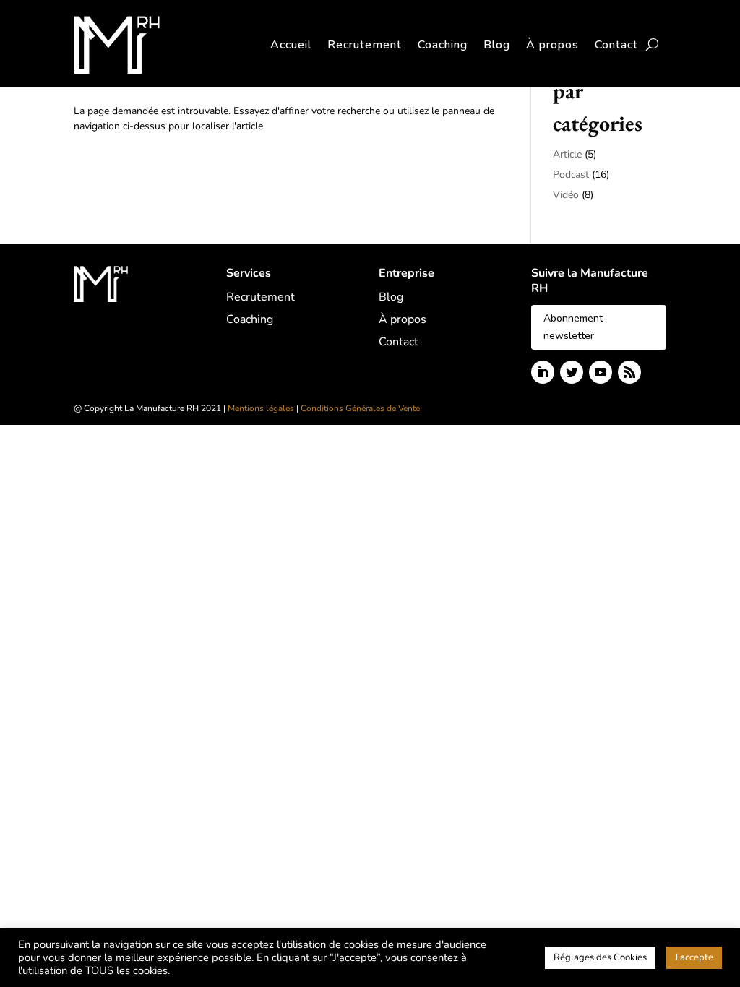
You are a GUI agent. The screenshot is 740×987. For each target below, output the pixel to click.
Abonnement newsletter (573, 326)
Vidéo (566, 195)
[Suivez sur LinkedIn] (542, 372)
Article (567, 154)
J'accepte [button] (694, 957)
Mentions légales (261, 408)
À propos (552, 45)
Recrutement (364, 45)
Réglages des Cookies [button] (600, 957)
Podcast (571, 174)
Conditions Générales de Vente (360, 408)
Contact (616, 45)
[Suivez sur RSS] (629, 372)
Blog (496, 45)
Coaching (443, 45)
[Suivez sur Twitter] (571, 372)
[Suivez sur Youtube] (600, 372)
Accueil (290, 45)
